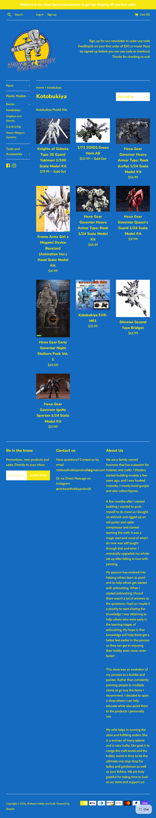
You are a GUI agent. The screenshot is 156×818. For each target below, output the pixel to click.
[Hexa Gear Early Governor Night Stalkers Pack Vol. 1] (53, 308)
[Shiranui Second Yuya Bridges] (133, 298)
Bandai (18, 104)
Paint (18, 86)
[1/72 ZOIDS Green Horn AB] (93, 130)
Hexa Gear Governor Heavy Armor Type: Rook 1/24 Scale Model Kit (93, 228)
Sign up (51, 14)
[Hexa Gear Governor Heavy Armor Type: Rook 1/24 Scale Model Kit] (93, 198)
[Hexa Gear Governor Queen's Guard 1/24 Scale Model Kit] (133, 198)
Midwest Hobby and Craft (41, 803)
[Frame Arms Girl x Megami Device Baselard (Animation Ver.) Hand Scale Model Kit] (53, 209)
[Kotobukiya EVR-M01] (93, 295)
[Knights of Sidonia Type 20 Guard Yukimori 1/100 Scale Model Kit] (53, 131)
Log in (39, 14)
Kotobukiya (13, 110)
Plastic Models (18, 96)
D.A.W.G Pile (13, 126)
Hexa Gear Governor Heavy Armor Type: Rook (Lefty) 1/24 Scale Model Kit (133, 160)
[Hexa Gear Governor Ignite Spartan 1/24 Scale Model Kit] (53, 386)
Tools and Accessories (18, 151)
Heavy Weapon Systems (15, 135)
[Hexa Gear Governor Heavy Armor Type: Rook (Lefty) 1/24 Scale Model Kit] (133, 131)
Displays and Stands (14, 118)
